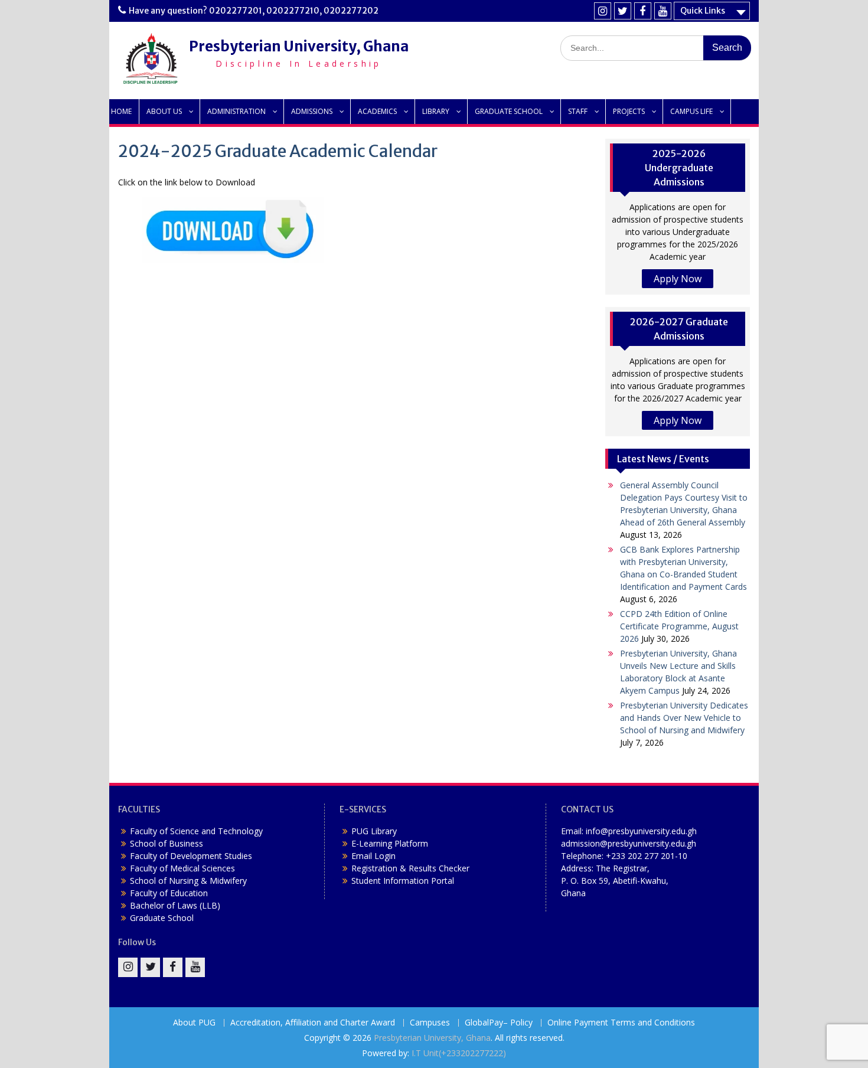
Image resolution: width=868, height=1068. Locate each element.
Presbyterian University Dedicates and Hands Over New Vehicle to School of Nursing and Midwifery (684, 718)
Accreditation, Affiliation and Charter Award (312, 1023)
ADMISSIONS (311, 111)
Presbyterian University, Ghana (299, 46)
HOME (121, 111)
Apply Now (677, 278)
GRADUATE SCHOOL (509, 111)
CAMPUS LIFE (691, 111)
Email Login (373, 855)
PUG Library (374, 831)
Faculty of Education (169, 893)
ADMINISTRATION (236, 111)
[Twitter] (622, 10)
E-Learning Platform (389, 843)
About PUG (194, 1023)
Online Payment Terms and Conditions (621, 1023)
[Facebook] (642, 10)
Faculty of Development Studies (191, 855)
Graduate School (162, 917)
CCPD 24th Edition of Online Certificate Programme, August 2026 (679, 626)
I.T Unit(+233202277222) (459, 1053)
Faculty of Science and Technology (196, 831)
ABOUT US (164, 111)
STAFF (578, 111)
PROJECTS (629, 111)
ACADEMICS (377, 111)
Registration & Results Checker (410, 868)
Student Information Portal (402, 880)
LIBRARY (435, 111)
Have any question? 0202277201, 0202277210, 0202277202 (253, 10)
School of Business (166, 843)
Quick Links (702, 10)
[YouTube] (662, 10)
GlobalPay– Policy (499, 1023)
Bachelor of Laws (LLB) (175, 905)
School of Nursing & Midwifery (188, 880)
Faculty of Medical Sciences (182, 868)
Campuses (430, 1023)
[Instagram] (602, 10)
